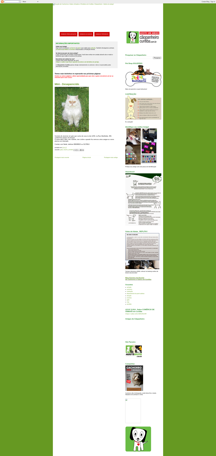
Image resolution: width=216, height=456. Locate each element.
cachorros (72, 48)
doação (129, 295)
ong (128, 302)
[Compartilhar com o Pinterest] (83, 150)
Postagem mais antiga (111, 157)
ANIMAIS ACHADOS (86, 34)
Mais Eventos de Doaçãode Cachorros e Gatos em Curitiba (138, 278)
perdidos (65, 49)
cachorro (129, 289)
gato (61, 149)
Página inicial (86, 157)
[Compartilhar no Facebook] (81, 150)
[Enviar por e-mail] (74, 150)
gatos (79, 48)
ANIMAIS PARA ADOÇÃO (68, 34)
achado (129, 287)
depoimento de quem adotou (135, 293)
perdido (70, 149)
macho (66, 149)
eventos (129, 298)
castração (130, 291)
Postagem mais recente (62, 157)
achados (58, 49)
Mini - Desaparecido (67, 84)
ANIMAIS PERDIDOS (102, 34)
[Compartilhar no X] (79, 150)
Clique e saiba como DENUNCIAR (135, 314)
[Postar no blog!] (76, 150)
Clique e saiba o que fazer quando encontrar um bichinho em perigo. (77, 62)
